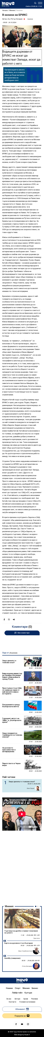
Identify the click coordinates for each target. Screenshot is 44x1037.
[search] (35, 3)
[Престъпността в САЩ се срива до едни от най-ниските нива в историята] (33, 691)
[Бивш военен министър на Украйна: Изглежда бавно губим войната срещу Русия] (33, 676)
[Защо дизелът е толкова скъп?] (33, 662)
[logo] (8, 4)
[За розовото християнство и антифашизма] (33, 750)
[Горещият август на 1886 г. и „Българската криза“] (33, 720)
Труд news (36, 938)
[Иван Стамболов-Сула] (36, 951)
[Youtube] (22, 1024)
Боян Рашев (30, 788)
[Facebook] (16, 1024)
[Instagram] (28, 1024)
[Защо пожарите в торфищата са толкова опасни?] (33, 735)
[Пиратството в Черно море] (33, 764)
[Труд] (22, 980)
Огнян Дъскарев (27, 966)
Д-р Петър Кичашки (15, 19)
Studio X (27, 1035)
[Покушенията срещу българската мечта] (33, 706)
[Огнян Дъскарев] (36, 966)
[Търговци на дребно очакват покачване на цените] (22, 918)
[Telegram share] (13, 619)
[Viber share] (9, 619)
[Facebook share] (4, 619)
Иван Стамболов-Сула (25, 951)
